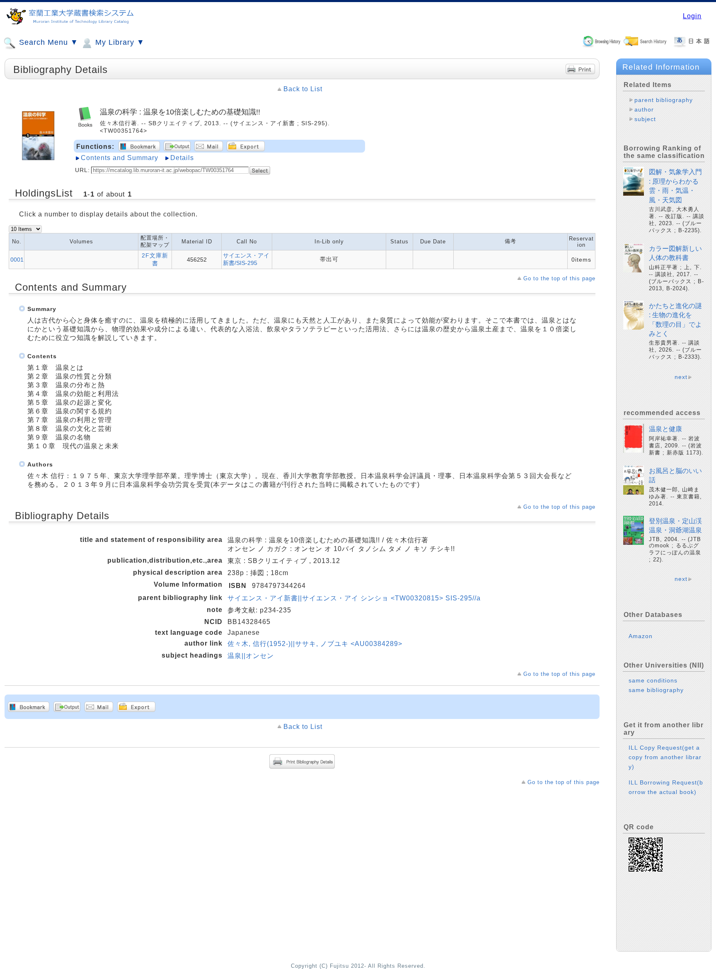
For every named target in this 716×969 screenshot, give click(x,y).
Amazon (641, 636)
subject (645, 119)
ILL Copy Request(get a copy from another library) (665, 757)
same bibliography (656, 690)
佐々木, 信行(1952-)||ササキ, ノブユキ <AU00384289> (314, 643)
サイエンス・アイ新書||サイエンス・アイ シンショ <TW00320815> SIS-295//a (354, 598)
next (681, 377)
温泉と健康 (665, 428)
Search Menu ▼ (47, 42)
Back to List (302, 88)
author (644, 109)
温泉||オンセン (250, 655)
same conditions (653, 680)
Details (182, 157)
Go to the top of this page (559, 278)
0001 (17, 259)
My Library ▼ (119, 42)
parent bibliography (663, 100)
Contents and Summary (119, 157)
